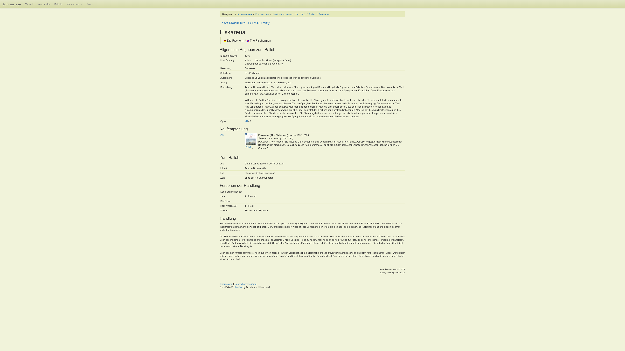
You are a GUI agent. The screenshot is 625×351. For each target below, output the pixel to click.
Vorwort (29, 4)
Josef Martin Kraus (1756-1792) (288, 14)
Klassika (238, 287)
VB (246, 121)
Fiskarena (324, 14)
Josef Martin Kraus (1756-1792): (245, 22)
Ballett (312, 14)
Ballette (58, 4)
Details (248, 147)
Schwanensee (11, 4)
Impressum (226, 284)
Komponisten (43, 4)
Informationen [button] (73, 4)
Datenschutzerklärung (245, 284)
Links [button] (88, 4)
